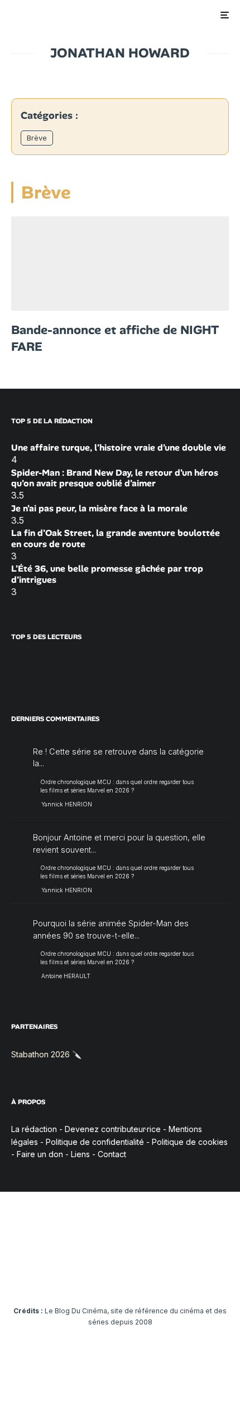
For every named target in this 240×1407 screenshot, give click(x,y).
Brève (37, 137)
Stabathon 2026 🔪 (46, 1054)
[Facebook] (33, 1277)
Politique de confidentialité (95, 1142)
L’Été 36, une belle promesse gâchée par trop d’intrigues (107, 574)
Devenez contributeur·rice (113, 1129)
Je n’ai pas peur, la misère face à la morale (99, 508)
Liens (80, 1154)
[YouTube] (98, 1277)
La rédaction (34, 1129)
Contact (112, 1154)
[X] (55, 1277)
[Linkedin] (120, 1277)
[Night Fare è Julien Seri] (120, 263)
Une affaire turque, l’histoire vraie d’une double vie (118, 447)
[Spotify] (185, 1277)
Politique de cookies (190, 1142)
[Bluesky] (142, 1277)
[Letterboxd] (164, 1277)
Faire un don (40, 1154)
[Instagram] (77, 1277)
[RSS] (207, 1277)
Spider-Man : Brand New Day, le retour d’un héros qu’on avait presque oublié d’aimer (114, 478)
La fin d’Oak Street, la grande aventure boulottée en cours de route (115, 538)
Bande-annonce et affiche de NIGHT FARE (115, 338)
